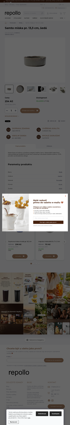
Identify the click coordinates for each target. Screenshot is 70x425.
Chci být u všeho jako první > (48, 222)
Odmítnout (42, 414)
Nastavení (13, 422)
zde (29, 418)
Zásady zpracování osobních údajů (42, 225)
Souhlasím (55, 414)
